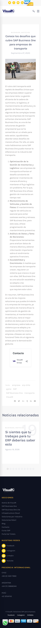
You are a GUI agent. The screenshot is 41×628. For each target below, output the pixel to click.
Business (15, 32)
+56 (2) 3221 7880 (9, 576)
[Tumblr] (27, 401)
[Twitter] (19, 401)
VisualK (9, 397)
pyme (8, 389)
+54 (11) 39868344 (9, 586)
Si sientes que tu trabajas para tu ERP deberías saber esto (20, 438)
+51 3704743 (7, 596)
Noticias (25, 32)
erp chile (26, 385)
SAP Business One (14, 393)
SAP (15, 389)
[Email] (35, 401)
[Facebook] (15, 401)
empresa (16, 385)
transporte (29, 393)
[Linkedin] (31, 401)
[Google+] (23, 401)
